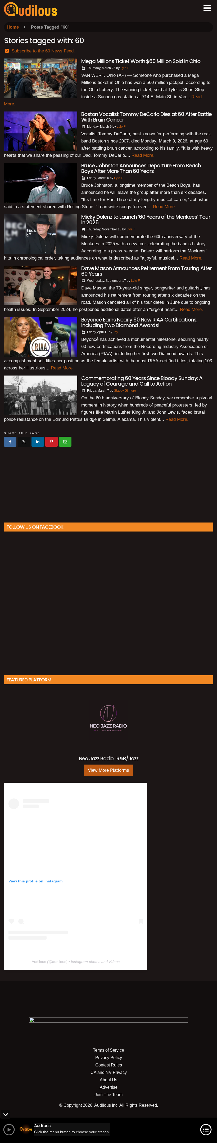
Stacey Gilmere (125, 390)
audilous (59, 961)
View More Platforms (108, 770)
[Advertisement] (108, 482)
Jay (115, 332)
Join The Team (109, 1094)
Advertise (108, 1087)
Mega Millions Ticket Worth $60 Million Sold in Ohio (140, 61)
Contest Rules (108, 1065)
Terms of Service (108, 1050)
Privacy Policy (108, 1057)
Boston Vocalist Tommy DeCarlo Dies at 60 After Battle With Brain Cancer (146, 116)
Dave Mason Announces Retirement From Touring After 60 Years (146, 271)
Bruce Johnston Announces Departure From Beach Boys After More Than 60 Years (141, 168)
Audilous (39, 961)
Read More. (143, 155)
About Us (108, 1080)
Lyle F (124, 68)
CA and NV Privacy (109, 1072)
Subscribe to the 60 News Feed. (43, 50)
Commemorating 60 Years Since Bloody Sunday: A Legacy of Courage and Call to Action (141, 380)
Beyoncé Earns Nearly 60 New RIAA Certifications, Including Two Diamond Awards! (139, 322)
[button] (207, 8)
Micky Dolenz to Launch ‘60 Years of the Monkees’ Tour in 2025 (145, 219)
